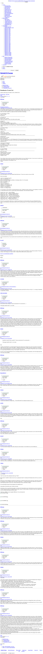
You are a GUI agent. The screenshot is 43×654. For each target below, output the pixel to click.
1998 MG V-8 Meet (8, 54)
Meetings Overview (8, 26)
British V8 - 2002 (7, 50)
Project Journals (7, 7)
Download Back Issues (8, 61)
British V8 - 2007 (7, 45)
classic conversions (3, 293)
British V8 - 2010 (7, 42)
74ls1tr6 (1, 463)
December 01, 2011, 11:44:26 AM (6, 302)
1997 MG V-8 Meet (8, 55)
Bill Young (2, 99)
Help (3, 646)
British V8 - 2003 (7, 49)
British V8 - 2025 (7, 28)
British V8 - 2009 (7, 43)
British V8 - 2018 (7, 35)
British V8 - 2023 (7, 30)
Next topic (7, 94)
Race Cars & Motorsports (9, 13)
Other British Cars (8, 23)
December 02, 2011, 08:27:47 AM (6, 430)
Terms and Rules (7, 646)
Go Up (1, 636)
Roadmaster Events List (4, 106)
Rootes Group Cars (8, 11)
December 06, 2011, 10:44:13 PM (6, 576)
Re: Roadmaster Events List (5, 171)
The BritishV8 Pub (8, 6)
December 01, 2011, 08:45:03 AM (6, 249)
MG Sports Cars (7, 8)
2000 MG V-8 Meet (8, 52)
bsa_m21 (2, 240)
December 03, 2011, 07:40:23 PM (6, 516)
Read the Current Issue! (8, 58)
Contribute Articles (8, 62)
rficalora (1, 389)
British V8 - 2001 (7, 51)
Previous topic (2, 94)
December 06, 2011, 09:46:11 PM (6, 561)
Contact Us (4, 64)
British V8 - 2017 (7, 36)
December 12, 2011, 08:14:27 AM (6, 599)
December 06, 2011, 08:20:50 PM (6, 546)
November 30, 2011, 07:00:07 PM (6, 173)
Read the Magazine (11, 650)
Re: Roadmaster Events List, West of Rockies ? (8, 286)
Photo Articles (7, 19)
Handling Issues (7, 15)
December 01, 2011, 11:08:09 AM (6, 269)
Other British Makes (8, 12)
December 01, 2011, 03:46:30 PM (6, 364)
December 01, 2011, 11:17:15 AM (6, 288)
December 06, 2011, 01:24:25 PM (6, 530)
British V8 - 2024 (7, 29)
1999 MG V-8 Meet (8, 53)
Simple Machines (12, 647)
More (3, 56)
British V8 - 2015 (7, 38)
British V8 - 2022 (7, 31)
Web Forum (24, 650)
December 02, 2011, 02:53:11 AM (6, 412)
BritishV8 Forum (6, 73)
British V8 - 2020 (7, 33)
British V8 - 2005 (7, 47)
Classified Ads (7, 17)
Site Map (23, 651)
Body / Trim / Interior (8, 16)
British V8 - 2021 (7, 32)
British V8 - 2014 (7, 39)
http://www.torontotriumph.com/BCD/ (6, 253)
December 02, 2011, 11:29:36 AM (6, 445)
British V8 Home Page (8, 57)
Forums (4, 4)
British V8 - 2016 (7, 37)
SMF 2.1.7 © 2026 (6, 647)
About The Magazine (8, 59)
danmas (1, 163)
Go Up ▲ (12, 646)
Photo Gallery (18, 650)
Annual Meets (5, 25)
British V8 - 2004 (7, 48)
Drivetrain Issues (7, 14)
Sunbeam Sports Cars (8, 22)
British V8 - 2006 (7, 46)
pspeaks (1, 403)
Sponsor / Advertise (8, 63)
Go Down (2, 96)
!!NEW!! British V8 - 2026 (9, 27)
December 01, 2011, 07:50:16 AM (6, 230)
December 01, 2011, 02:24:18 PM (6, 338)
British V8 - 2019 (7, 34)
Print (1, 95)
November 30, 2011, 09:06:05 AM (6, 107)
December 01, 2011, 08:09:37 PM (6, 383)
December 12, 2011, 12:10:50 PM (6, 615)
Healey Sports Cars (8, 10)
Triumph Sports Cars (8, 9)
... (8, 96)
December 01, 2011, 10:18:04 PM (6, 399)
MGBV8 (1, 205)
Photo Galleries (5, 18)
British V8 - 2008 (7, 44)
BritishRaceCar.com (8, 24)
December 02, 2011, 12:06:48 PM (6, 458)
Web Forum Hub (7, 5)
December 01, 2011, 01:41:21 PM (6, 317)
